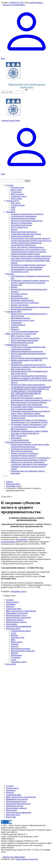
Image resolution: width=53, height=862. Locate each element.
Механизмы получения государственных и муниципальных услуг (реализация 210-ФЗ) (29, 421)
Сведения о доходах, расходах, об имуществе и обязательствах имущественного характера (30, 459)
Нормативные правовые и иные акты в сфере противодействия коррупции (30, 445)
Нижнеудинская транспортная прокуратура (29, 358)
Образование (16, 323)
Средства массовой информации (24, 331)
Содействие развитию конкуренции (26, 234)
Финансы (10, 274)
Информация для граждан (17, 345)
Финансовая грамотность (21, 309)
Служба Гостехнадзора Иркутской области (29, 376)
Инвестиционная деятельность (24, 232)
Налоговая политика (19, 298)
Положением (21, 539)
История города (17, 187)
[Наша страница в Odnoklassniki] (2, 855)
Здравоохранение (18, 325)
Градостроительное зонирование (24, 340)
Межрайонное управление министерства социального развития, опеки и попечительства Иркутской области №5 (31, 367)
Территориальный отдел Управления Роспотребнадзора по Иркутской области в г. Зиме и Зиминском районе (30, 406)
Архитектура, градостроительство (25, 338)
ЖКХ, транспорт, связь (20, 336)
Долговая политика (19, 294)
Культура (14, 327)
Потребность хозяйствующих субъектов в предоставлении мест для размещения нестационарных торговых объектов (28, 267)
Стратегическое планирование (24, 216)
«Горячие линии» (18, 418)
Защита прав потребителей (22, 236)
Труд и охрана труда (19, 227)
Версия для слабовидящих (13, 5)
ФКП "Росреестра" (19, 436)
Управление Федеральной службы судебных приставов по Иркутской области (29, 432)
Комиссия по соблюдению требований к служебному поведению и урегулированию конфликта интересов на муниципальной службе (29, 465)
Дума (13, 207)
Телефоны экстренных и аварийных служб (29, 378)
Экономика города (18, 591)
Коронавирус (16, 438)
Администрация (18, 205)
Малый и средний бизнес (21, 223)
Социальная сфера (13, 311)
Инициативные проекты (16, 808)
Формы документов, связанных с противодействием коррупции (25, 454)
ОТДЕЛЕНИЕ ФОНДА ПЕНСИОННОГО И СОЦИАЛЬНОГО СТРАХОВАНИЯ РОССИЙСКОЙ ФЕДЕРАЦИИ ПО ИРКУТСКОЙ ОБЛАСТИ (30, 392)
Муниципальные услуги (16, 801)
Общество (15, 329)
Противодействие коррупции (18, 442)
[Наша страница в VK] (3, 855)
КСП (13, 210)
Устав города (16, 192)
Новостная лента (13, 484)
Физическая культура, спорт (22, 320)
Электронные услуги (20, 272)
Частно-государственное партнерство (26, 221)
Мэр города (16, 203)
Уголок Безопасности (20, 440)
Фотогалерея (16, 198)
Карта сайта (11, 817)
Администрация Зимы (10, 120)
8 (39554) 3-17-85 (16, 2)
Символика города (19, 196)
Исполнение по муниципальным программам (30, 307)
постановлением (8, 542)
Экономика (10, 212)
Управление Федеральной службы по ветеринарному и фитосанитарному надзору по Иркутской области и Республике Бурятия (31, 400)
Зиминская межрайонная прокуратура (27, 351)
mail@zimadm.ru (36, 2)
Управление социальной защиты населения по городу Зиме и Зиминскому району (30, 412)
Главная (9, 482)
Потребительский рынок (21, 225)
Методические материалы (22, 451)
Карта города (16, 190)
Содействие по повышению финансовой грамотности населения (28, 348)
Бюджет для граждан (19, 305)
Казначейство (16, 296)
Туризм (14, 229)
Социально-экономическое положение (27, 214)
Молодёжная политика (20, 318)
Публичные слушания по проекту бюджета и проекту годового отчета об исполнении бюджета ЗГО (30, 282)
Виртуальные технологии (27, 859)
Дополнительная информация (18, 812)
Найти (27, 181)
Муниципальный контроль (22, 342)
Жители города (17, 194)
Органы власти (12, 201)
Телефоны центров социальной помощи (28, 416)
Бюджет (14, 287)
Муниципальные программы (23, 218)
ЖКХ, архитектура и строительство (21, 334)
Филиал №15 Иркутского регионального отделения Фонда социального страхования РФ (31, 386)
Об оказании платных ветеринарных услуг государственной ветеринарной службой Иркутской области (29, 426)
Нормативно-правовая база (22, 300)
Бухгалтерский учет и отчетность (25, 303)
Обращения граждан (14, 806)
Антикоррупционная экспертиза (24, 449)
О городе (10, 185)
